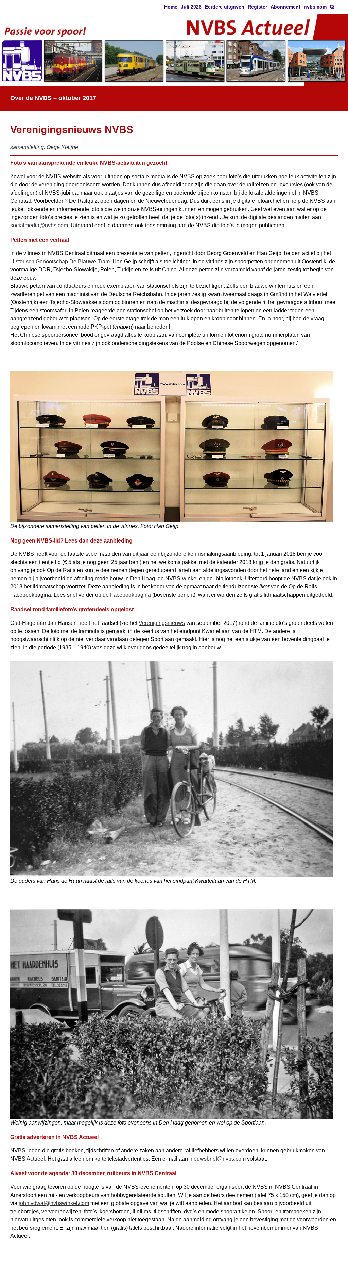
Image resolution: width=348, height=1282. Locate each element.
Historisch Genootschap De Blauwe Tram (60, 261)
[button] (332, 7)
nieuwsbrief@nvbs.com (217, 1159)
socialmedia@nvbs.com (39, 225)
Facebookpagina (130, 595)
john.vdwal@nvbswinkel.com (54, 1203)
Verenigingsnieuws (162, 623)
